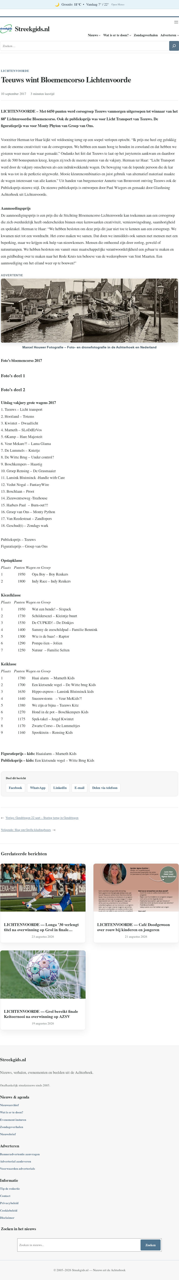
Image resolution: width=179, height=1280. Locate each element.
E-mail (79, 787)
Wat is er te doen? (11, 1112)
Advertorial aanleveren (15, 1161)
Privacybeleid (9, 1203)
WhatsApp (37, 787)
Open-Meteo (117, 4)
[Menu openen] (176, 22)
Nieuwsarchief (9, 1105)
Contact (5, 1195)
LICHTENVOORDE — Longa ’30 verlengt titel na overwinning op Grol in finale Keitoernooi (41, 927)
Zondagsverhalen (11, 1127)
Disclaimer (7, 1217)
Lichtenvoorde (15, 71)
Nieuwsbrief (8, 1134)
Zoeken (150, 1245)
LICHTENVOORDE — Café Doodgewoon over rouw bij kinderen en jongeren (133, 927)
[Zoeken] (174, 46)
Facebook (15, 787)
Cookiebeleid (8, 1210)
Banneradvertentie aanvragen (20, 1154)
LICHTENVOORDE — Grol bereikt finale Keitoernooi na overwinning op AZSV (41, 1014)
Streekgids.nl (32, 29)
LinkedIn (60, 787)
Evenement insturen (13, 1119)
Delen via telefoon (104, 787)
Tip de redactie (10, 1188)
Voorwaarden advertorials (17, 1168)
